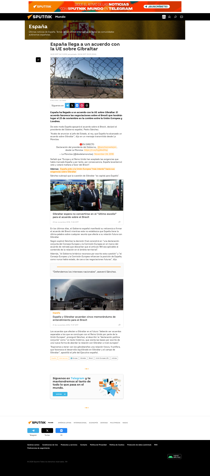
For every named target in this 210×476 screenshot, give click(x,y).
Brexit (91, 358)
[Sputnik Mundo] (40, 20)
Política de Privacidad (98, 445)
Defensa (104, 423)
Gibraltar (83, 358)
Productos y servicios (69, 445)
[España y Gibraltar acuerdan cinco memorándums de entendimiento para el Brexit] (86, 294)
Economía (93, 423)
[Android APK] (174, 457)
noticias (114, 358)
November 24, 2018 (104, 154)
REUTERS (55, 100)
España (56, 312)
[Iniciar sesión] (169, 16)
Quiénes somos (33, 445)
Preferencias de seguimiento (38, 448)
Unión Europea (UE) (102, 358)
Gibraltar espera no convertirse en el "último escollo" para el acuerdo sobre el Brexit (84, 215)
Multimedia (115, 423)
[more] (119, 221)
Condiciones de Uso (50, 445)
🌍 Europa (73, 358)
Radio (125, 423)
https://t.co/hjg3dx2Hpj (96, 150)
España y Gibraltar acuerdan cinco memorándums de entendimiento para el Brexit (84, 318)
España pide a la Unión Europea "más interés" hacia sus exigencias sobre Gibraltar (82, 170)
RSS (156, 445)
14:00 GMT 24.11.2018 (58, 54)
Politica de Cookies (116, 445)
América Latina (64, 423)
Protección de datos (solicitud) (139, 445)
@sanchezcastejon (107, 147)
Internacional (63, 358)
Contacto (83, 445)
